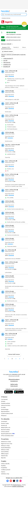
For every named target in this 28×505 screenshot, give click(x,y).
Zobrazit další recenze (14, 354)
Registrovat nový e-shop (6, 443)
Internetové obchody (6, 18)
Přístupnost (3, 415)
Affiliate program (4, 453)
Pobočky (15, 47)
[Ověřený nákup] (16, 70)
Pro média (3, 407)
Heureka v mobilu (5, 423)
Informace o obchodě (6, 44)
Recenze (5, 47)
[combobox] (14, 14)
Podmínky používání (5, 403)
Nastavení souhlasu (5, 429)
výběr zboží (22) (6, 62)
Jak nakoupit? (4, 421)
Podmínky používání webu (18, 486)
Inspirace (3, 472)
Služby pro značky (5, 449)
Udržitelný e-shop (5, 474)
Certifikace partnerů (5, 469)
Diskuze (24, 47)
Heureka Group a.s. (17, 485)
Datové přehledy (5, 451)
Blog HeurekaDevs (5, 411)
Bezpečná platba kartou (6, 433)
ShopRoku (3, 465)
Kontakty (3, 401)
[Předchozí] (4, 358)
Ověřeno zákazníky (5, 463)
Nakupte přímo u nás (5, 427)
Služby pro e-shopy (5, 445)
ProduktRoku (4, 467)
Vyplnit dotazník (14, 386)
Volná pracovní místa (5, 405)
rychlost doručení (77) (8, 58)
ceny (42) (5, 60)
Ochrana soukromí (5, 431)
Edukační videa (4, 455)
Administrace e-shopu (6, 441)
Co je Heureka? (4, 399)
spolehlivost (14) (7, 64)
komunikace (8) (6, 66)
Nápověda (3, 458)
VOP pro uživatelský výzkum (7, 435)
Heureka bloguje (4, 409)
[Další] (23, 358)
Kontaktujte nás (14, 381)
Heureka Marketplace (6, 447)
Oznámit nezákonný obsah (7, 413)
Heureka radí (4, 425)
